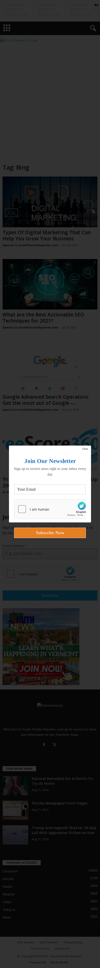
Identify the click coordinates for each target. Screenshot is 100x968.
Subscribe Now (50, 532)
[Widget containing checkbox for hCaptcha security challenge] (50, 509)
